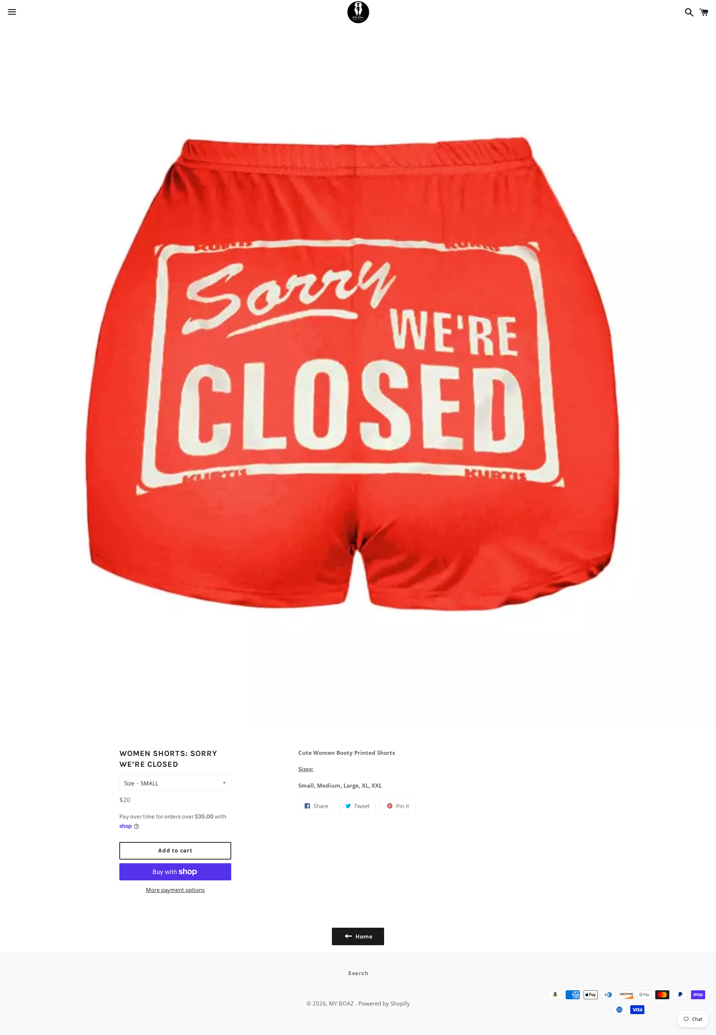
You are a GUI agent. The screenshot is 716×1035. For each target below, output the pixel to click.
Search (358, 973)
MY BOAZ (342, 1003)
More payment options (175, 889)
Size (129, 783)
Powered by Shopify (384, 1003)
